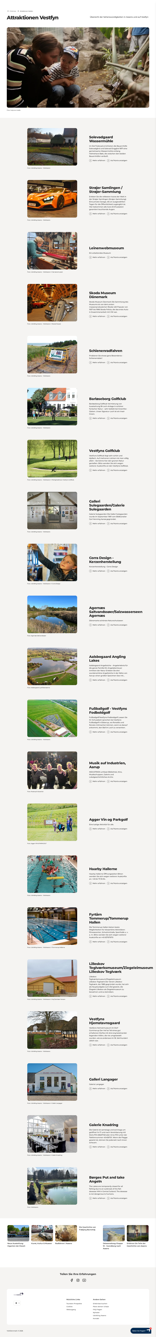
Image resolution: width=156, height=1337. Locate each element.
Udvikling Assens (99, 1315)
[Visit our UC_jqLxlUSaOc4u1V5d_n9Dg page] (84, 1280)
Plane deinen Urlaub (101, 1307)
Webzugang (71, 1310)
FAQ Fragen (97, 1310)
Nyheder (96, 1312)
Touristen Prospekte (74, 1304)
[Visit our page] (72, 1280)
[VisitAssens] (18, 1294)
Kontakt (96, 1318)
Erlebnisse (13, 11)
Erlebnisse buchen (100, 1304)
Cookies (69, 1307)
